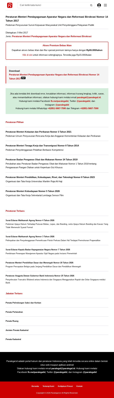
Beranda (35, 386)
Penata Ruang (12, 321)
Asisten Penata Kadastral (17, 330)
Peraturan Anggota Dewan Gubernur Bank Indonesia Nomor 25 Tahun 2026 (40, 276)
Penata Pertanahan (14, 312)
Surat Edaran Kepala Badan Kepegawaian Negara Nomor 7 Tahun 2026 (38, 250)
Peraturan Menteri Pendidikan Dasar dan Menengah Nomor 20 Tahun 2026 (39, 263)
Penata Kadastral (13, 339)
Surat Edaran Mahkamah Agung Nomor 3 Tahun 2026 (30, 236)
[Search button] (91, 5)
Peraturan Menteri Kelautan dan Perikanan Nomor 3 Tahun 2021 (38, 132)
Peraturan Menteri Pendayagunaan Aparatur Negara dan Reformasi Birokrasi (51, 36)
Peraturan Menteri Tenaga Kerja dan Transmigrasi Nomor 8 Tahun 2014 (42, 145)
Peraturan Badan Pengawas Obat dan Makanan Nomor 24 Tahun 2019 (41, 159)
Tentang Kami (48, 386)
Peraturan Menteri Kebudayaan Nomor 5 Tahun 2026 (33, 191)
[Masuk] (99, 5)
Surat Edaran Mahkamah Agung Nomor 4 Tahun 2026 (30, 220)
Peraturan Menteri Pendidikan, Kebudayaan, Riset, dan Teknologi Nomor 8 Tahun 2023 (50, 177)
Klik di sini (27, 55)
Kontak (79, 386)
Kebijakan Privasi (65, 386)
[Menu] (105, 5)
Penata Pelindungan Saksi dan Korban (23, 303)
